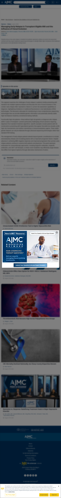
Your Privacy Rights (10, 494)
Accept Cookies (44, 494)
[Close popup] (57, 232)
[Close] (58, 486)
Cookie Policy (11, 491)
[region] (30, 491)
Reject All (54, 494)
